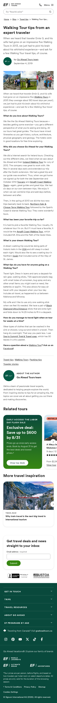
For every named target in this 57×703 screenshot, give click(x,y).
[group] (22, 442)
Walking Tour (35, 345)
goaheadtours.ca (44, 630)
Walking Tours (41, 96)
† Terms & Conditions (12, 686)
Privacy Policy (30, 686)
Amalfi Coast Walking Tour (30, 231)
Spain (15, 255)
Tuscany (21, 181)
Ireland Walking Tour (33, 162)
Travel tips (24, 19)
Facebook (8, 348)
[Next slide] (53, 442)
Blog (14, 19)
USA (24, 249)
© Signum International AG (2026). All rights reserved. (27, 697)
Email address (17, 551)
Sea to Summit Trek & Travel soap (20, 336)
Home (6, 19)
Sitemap (41, 686)
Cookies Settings (10, 692)
